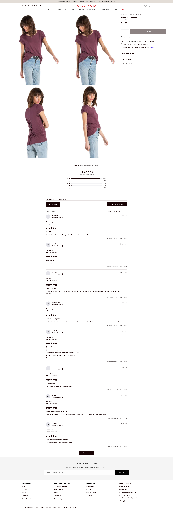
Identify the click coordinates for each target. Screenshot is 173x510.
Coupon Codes (91, 492)
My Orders (25, 489)
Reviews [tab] (51, 199)
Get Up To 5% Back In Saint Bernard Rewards (100, 1)
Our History (90, 486)
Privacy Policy (57, 507)
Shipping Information (60, 486)
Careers (89, 489)
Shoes (81, 9)
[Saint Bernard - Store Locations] (26, 5)
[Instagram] (124, 501)
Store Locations (124, 486)
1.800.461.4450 (127, 496)
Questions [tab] (62, 199)
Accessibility (58, 499)
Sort (110, 211)
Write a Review (119, 204)
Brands (115, 9)
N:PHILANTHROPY (129, 17)
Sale (123, 9)
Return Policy (58, 489)
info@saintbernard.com (129, 492)
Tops (136, 14)
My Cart (24, 492)
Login (23, 486)
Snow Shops (123, 489)
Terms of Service (45, 507)
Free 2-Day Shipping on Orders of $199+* (71, 1)
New (49, 9)
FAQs (56, 492)
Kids (73, 9)
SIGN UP (122, 472)
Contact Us (57, 495)
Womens (58, 9)
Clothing (130, 14)
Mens (66, 9)
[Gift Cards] (22, 5)
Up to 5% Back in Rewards (30, 499)
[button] (86, 179)
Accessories (104, 9)
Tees (140, 14)
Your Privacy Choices (69, 507)
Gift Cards (25, 495)
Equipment (91, 9)
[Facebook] (120, 501)
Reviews (89, 495)
